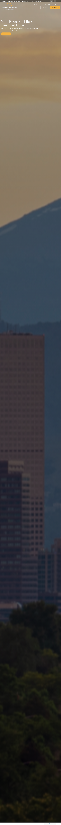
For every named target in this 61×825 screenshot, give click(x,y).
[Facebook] (55, 1)
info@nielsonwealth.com (37, 1)
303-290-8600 (26, 1)
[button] (28, 5)
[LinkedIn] (51, 1)
